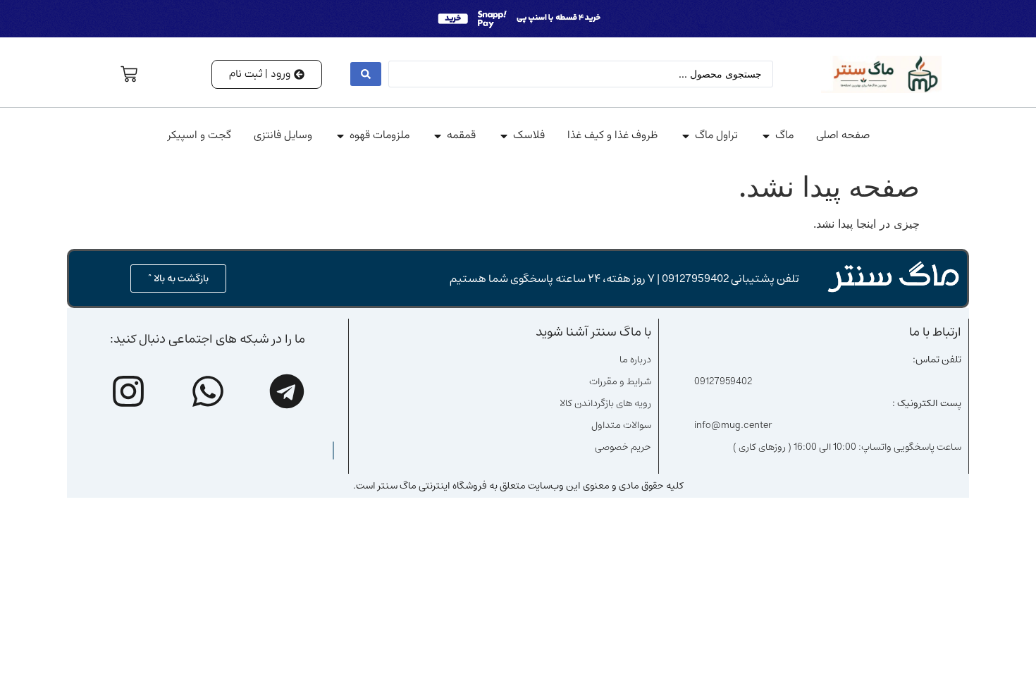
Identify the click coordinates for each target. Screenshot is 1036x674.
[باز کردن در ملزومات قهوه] (340, 136)
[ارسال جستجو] (365, 74)
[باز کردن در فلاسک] (504, 136)
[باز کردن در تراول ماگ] (685, 136)
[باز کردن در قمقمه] (437, 136)
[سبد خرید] (129, 74)
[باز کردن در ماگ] (766, 136)
